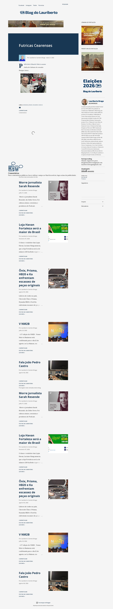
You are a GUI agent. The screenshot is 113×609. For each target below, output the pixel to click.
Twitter (35, 5)
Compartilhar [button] (23, 110)
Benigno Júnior (27, 105)
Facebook (21, 5)
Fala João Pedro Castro (29, 364)
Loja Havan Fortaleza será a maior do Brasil (30, 228)
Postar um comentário (26, 213)
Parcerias (41, 5)
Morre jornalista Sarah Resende (30, 184)
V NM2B (24, 324)
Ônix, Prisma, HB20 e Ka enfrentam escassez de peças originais (29, 278)
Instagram (29, 5)
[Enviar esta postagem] (20, 108)
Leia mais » (22, 215)
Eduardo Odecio (38, 105)
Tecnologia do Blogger (44, 602)
